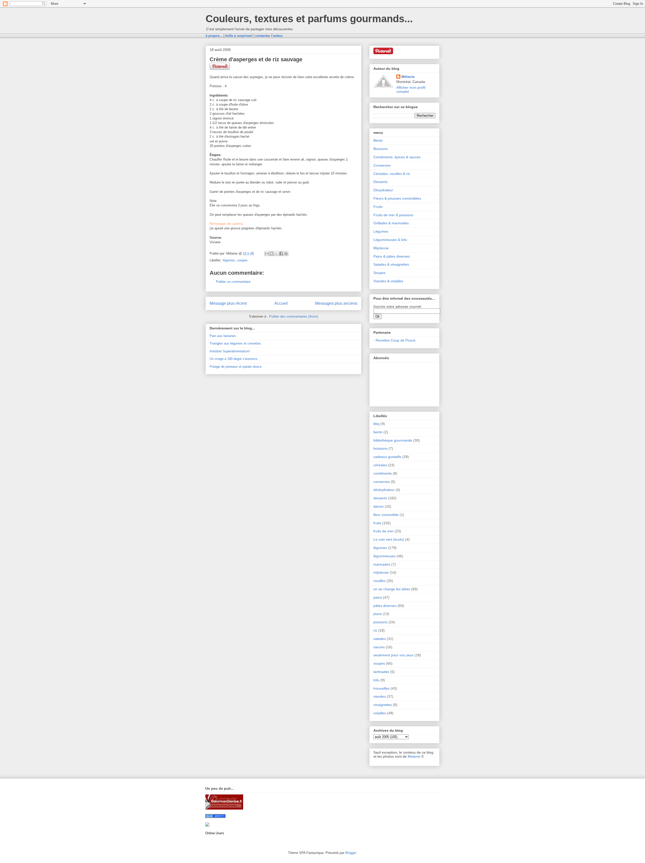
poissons (380, 622)
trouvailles (381, 688)
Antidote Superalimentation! (230, 351)
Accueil (281, 303)
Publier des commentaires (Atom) (293, 316)
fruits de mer (383, 531)
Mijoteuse (381, 248)
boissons (380, 448)
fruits (377, 523)
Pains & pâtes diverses (391, 256)
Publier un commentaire (233, 282)
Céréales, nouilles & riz (391, 174)
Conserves (382, 165)
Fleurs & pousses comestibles (397, 198)
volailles (379, 713)
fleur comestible (386, 515)
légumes (229, 260)
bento (377, 432)
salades (379, 639)
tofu (376, 680)
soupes (242, 260)
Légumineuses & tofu (390, 240)
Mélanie (408, 77)
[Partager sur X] (276, 253)
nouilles (379, 581)
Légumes (380, 231)
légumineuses (384, 556)
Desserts (380, 182)
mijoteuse (381, 572)
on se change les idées (391, 589)
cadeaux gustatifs (387, 457)
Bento (378, 140)
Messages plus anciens (336, 303)
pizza (377, 614)
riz (375, 630)
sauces (379, 647)
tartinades (381, 672)
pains (377, 597)
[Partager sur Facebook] (281, 253)
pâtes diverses (385, 606)
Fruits (377, 207)
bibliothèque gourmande (392, 440)
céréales (380, 465)
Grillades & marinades (391, 223)
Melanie (414, 756)
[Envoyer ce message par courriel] (266, 253)
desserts (380, 498)
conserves (381, 482)
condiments (382, 473)
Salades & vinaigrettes (391, 264)
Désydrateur (383, 190)
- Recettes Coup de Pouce (394, 340)
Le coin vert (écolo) (388, 539)
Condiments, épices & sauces (397, 157)
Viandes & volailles (388, 281)
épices (378, 506)
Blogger (350, 853)
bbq (376, 424)
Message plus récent (228, 303)
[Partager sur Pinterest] (285, 253)
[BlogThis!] (271, 253)
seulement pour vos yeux (393, 655)
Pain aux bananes (223, 336)
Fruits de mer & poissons (393, 215)
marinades (381, 564)
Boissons (380, 149)
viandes (379, 696)
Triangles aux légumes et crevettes (235, 343)
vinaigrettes (382, 705)
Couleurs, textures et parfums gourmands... (309, 18)
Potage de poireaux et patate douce (236, 366)
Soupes (379, 273)
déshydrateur (384, 490)
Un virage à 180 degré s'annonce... (235, 359)
